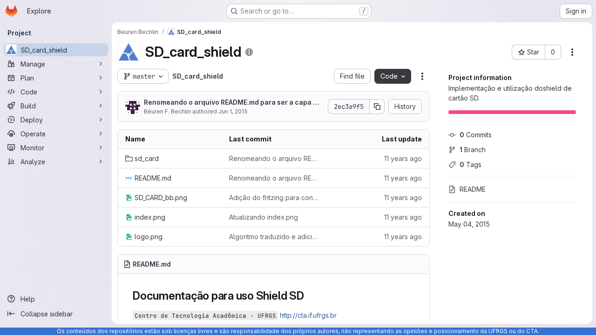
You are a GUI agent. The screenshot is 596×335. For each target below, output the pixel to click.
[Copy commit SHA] (377, 106)
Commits (476, 135)
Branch (473, 150)
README (473, 189)
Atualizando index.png (263, 217)
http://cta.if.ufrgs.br (308, 315)
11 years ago (403, 158)
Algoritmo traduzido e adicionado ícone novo (273, 237)
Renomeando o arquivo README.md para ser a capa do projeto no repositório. (232, 102)
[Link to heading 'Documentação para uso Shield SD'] (310, 295)
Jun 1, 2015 (233, 111)
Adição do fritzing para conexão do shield (273, 197)
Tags (470, 164)
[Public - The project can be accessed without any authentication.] (249, 52)
